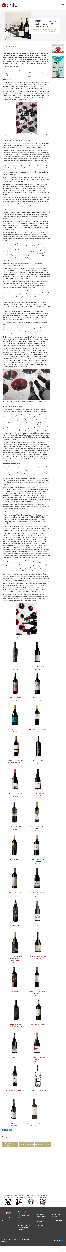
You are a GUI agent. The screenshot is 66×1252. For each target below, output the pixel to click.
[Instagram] (6, 1217)
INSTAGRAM (8, 1197)
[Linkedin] (9, 1217)
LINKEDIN (31, 1197)
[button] (3, 1130)
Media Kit (39, 1221)
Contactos (39, 1219)
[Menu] (46, 5)
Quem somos (40, 1214)
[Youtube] (2, 1220)
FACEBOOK (19, 1197)
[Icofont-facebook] (2, 1217)
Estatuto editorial (41, 1217)
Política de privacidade (39, 1224)
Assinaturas (39, 1212)
